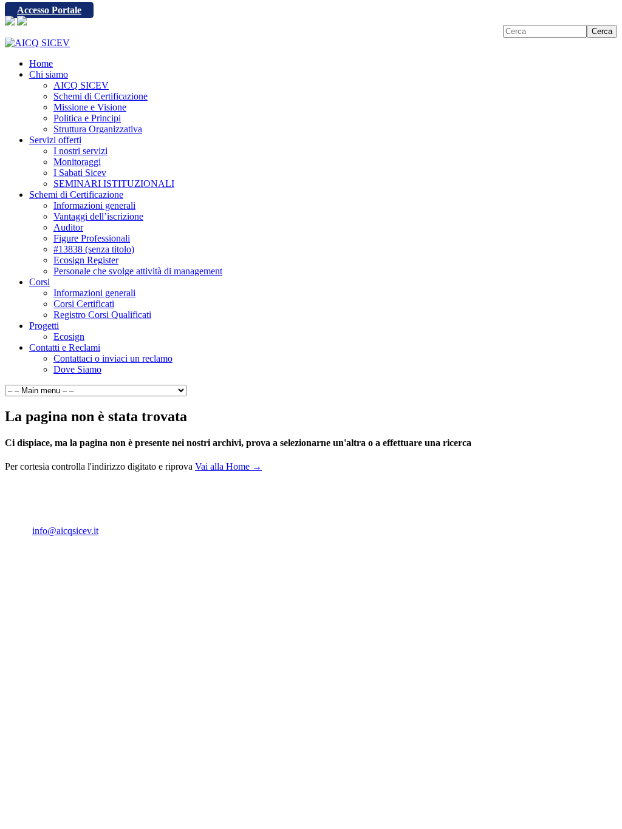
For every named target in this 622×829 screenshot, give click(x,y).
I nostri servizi (80, 151)
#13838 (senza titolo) (93, 249)
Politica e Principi (87, 118)
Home (41, 63)
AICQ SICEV (81, 85)
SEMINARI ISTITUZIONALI (113, 183)
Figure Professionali (91, 238)
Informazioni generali (94, 205)
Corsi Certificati (83, 304)
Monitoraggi (77, 162)
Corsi (39, 282)
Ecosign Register (85, 260)
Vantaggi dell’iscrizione (98, 216)
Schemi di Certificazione (100, 96)
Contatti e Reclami (64, 347)
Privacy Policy (33, 551)
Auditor (68, 227)
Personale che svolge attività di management (137, 271)
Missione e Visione (89, 107)
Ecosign (68, 336)
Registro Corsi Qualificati (102, 315)
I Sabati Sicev (79, 172)
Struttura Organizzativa (97, 129)
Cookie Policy (96, 551)
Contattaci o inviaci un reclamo (113, 358)
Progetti (44, 325)
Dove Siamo (77, 369)
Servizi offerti (55, 140)
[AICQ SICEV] (37, 43)
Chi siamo (48, 74)
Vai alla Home (228, 466)
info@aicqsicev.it (65, 531)
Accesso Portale (49, 10)
